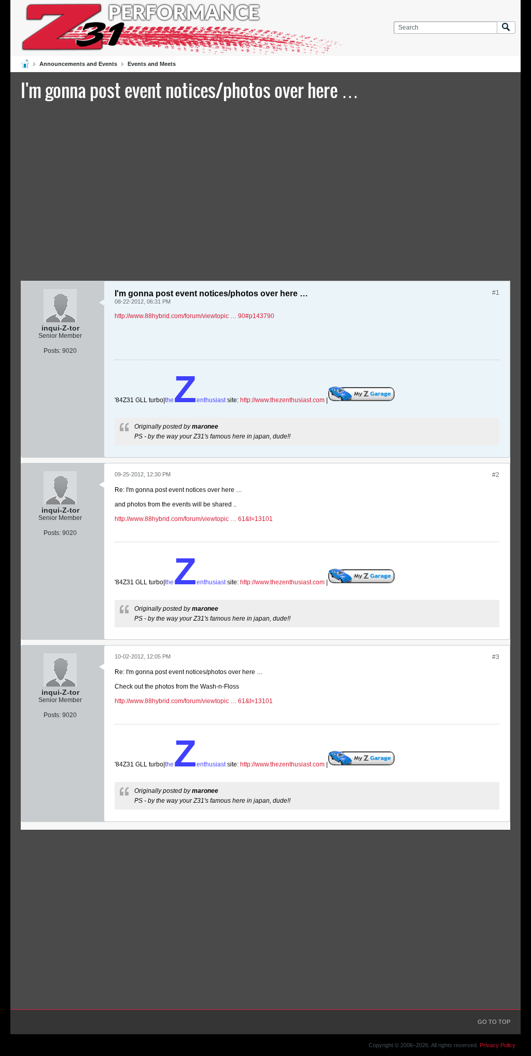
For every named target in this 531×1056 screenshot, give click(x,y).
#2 (495, 474)
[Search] (506, 27)
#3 (495, 657)
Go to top (494, 1022)
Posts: (52, 350)
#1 (495, 292)
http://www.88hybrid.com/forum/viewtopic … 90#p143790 (194, 316)
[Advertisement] (265, 189)
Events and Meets (152, 64)
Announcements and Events (78, 64)
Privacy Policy (497, 1045)
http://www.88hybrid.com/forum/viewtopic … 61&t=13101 (194, 519)
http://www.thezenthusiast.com (282, 400)
